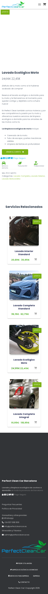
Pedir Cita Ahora (25, 563)
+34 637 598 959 (11, 522)
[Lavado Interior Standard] (24, 231)
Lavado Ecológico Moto (24, 361)
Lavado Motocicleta (11, 179)
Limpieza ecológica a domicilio (25, 570)
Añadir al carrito (13, 152)
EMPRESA (36, 576)
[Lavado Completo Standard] (24, 285)
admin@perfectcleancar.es (16, 535)
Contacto (25, 582)
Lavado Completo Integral (24, 415)
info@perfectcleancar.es (15, 526)
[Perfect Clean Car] (14, 4)
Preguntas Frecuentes (12, 504)
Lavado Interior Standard (24, 253)
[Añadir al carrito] (35, 368)
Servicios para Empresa (19, 576)
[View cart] (44, 4)
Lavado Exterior (38, 176)
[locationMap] (24, 455)
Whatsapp (9, 518)
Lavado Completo (21, 176)
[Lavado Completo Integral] (24, 393)
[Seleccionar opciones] (35, 259)
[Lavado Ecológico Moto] (24, 339)
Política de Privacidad (12, 508)
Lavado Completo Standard (24, 307)
